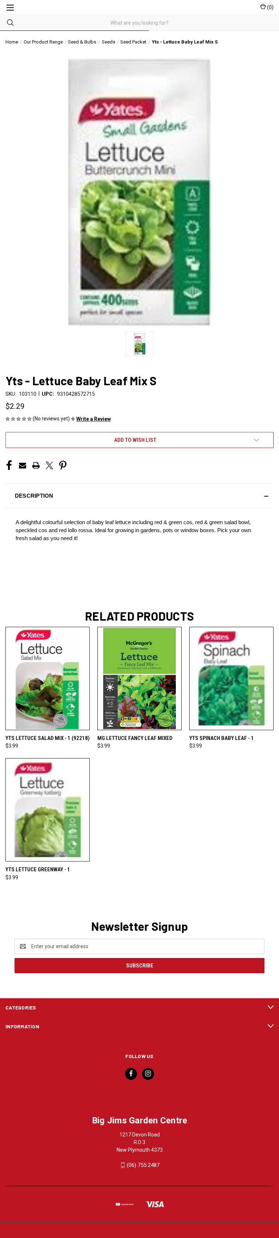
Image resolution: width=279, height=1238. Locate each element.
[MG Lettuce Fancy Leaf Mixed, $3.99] (139, 678)
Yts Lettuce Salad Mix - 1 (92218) (47, 738)
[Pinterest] (62, 465)
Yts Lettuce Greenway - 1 (37, 869)
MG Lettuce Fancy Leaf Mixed (135, 738)
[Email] (22, 465)
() (270, 7)
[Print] (36, 465)
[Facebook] (9, 465)
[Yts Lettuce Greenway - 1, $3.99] (47, 810)
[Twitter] (49, 465)
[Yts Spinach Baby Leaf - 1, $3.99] (231, 678)
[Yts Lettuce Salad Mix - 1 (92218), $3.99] (47, 678)
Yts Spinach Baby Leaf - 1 (221, 738)
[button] (91, 419)
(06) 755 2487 (143, 1165)
